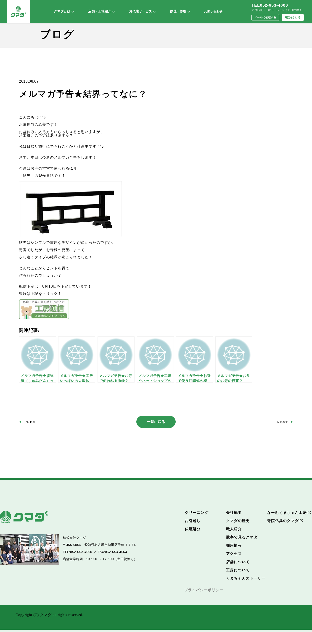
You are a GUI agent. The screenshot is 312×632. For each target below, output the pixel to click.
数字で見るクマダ (242, 537)
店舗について (238, 562)
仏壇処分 (193, 529)
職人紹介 (234, 529)
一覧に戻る (156, 422)
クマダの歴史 (238, 521)
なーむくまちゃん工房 (287, 512)
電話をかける (293, 17)
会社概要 (234, 512)
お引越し (193, 521)
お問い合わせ (213, 11)
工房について (238, 570)
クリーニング (197, 512)
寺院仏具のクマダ (283, 521)
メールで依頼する (265, 17)
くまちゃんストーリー (246, 578)
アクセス (234, 554)
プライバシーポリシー (204, 590)
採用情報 (234, 545)
